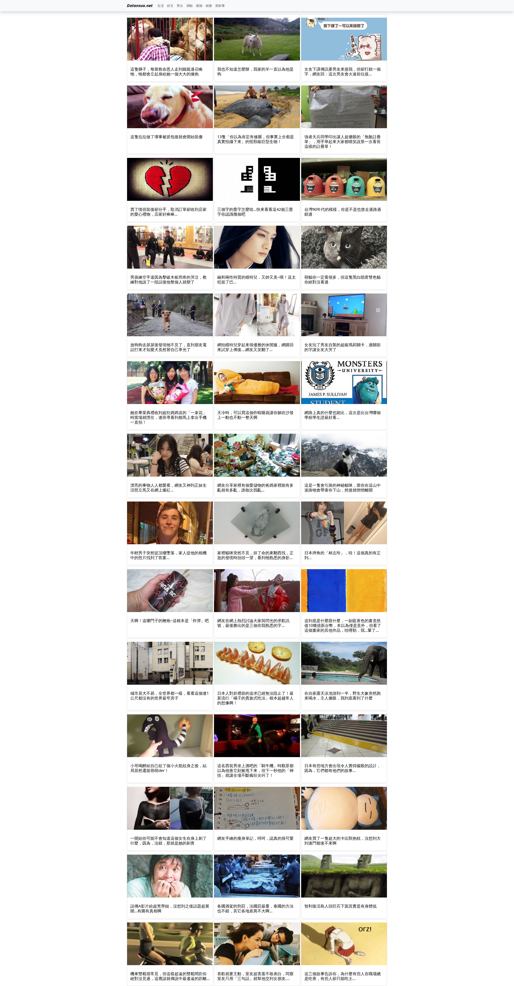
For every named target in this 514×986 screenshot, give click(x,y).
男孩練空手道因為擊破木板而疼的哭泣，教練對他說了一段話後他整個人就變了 (168, 279)
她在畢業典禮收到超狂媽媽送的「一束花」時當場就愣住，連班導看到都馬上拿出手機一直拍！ (168, 417)
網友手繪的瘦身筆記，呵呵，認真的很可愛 (255, 838)
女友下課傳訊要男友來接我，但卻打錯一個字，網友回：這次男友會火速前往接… (342, 71)
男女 (180, 5)
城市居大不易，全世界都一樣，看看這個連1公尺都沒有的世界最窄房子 (169, 696)
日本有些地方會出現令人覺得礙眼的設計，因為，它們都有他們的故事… (342, 768)
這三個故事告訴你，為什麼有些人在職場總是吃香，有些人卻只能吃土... (342, 976)
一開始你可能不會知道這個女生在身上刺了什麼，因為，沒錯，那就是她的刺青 (168, 841)
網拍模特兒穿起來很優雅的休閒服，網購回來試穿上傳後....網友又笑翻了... (255, 347)
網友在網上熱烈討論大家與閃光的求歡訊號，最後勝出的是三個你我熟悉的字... (253, 623)
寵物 (199, 5)
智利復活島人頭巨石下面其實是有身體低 (340, 906)
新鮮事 (220, 5)
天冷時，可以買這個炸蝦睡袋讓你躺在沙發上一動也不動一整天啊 (255, 415)
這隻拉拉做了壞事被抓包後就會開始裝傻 (166, 136)
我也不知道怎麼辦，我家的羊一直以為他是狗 (255, 71)
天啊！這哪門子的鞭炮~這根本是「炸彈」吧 (169, 620)
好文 (170, 5)
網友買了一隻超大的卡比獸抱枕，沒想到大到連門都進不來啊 (342, 841)
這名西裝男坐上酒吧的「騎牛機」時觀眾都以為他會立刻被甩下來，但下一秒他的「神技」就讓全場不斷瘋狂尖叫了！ (255, 770)
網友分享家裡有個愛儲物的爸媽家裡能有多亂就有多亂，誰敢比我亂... (255, 487)
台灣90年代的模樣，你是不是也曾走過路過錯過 (342, 212)
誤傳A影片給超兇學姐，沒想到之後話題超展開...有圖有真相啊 (169, 908)
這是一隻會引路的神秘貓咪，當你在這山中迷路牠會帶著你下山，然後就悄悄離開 (342, 487)
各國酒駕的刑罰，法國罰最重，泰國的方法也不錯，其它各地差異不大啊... (255, 908)
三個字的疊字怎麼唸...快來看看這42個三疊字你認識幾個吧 (255, 212)
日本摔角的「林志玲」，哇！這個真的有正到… (342, 555)
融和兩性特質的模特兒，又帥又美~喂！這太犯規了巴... (256, 279)
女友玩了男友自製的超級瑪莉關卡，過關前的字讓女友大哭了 (342, 347)
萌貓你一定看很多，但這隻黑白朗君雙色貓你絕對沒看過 (342, 279)
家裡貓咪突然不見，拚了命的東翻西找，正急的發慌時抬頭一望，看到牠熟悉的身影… (255, 555)
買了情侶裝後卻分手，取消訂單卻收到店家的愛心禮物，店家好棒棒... (168, 212)
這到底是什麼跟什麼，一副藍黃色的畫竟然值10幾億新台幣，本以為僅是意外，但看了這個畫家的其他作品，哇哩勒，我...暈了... (342, 625)
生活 (160, 5)
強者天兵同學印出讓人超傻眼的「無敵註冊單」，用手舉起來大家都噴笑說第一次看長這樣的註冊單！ (342, 141)
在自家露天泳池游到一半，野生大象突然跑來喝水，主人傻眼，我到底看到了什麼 (342, 696)
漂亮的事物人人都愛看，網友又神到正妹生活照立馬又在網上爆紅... (168, 487)
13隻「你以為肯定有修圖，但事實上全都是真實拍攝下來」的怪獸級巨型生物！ (255, 139)
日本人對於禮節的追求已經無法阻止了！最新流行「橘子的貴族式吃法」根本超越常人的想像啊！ (255, 698)
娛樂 (209, 5)
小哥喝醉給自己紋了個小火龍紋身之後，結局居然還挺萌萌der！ (168, 768)
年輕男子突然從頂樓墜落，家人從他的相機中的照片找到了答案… (168, 555)
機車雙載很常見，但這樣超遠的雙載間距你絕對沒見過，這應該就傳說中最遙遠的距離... (170, 976)
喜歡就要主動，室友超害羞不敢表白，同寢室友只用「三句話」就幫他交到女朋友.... (255, 976)
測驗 (189, 5)
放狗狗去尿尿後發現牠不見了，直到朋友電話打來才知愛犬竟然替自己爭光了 (168, 347)
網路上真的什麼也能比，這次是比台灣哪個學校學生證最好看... (342, 415)
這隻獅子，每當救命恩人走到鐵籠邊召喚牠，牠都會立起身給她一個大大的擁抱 (166, 71)
